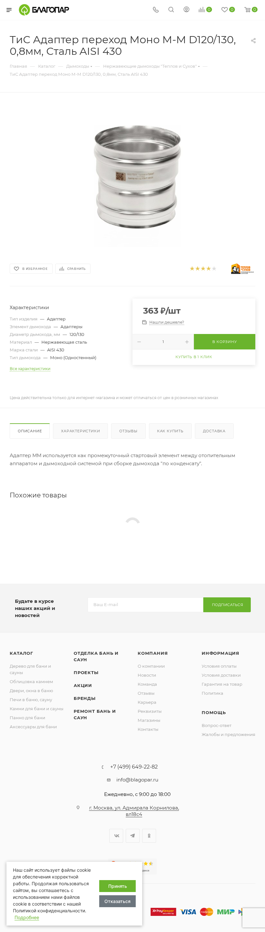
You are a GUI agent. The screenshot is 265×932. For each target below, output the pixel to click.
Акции (83, 685)
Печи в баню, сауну (31, 699)
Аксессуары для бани (33, 726)
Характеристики (80, 431)
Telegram (133, 836)
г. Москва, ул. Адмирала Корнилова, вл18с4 (134, 811)
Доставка (214, 431)
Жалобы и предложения (228, 734)
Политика (212, 693)
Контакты (148, 729)
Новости (147, 675)
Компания (153, 653)
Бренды (85, 698)
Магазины (149, 720)
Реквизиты (150, 711)
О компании (151, 666)
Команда (147, 684)
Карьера (147, 702)
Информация (220, 653)
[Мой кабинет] (186, 10)
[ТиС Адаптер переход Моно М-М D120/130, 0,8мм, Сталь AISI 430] (132, 175)
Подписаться (227, 605)
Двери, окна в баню (31, 690)
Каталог (21, 653)
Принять (117, 886)
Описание (30, 431)
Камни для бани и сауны (36, 708)
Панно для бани (27, 717)
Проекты (86, 672)
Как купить (170, 431)
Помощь (214, 712)
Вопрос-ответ (216, 725)
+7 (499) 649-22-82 (134, 767)
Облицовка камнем (31, 681)
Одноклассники (149, 836)
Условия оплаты (219, 666)
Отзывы (128, 431)
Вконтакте (116, 836)
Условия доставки (221, 675)
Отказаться (117, 901)
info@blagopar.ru (137, 780)
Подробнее (27, 917)
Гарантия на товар (222, 684)
